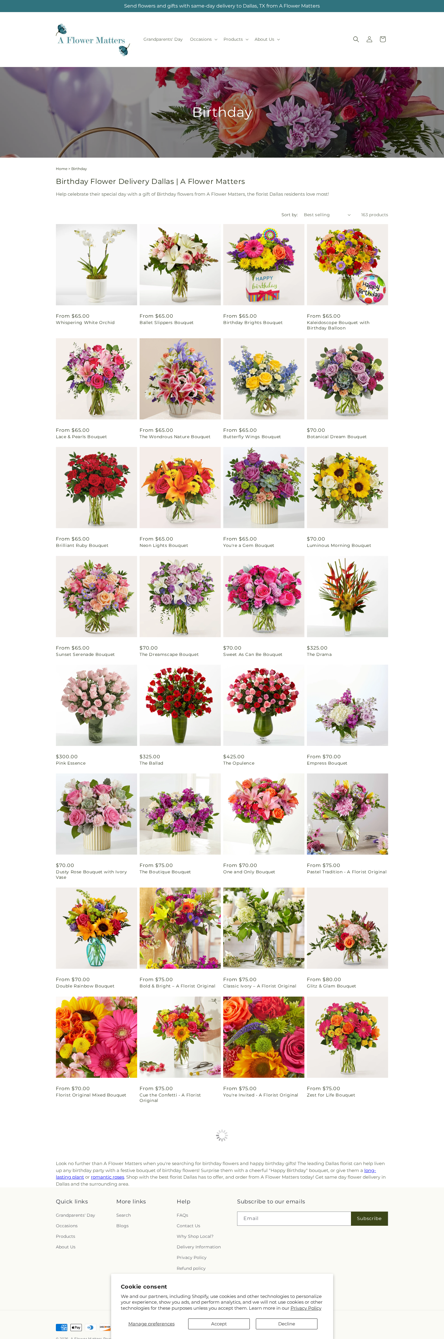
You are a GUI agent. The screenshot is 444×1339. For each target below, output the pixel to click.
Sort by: (290, 214)
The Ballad (151, 763)
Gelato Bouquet (325, 1318)
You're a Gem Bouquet (249, 545)
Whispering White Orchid (85, 322)
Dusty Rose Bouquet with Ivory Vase (91, 874)
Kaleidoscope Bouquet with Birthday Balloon (338, 325)
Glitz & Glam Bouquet (331, 986)
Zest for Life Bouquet (331, 1095)
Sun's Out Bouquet (244, 1209)
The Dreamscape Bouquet (169, 654)
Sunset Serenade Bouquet (85, 654)
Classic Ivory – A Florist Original (259, 986)
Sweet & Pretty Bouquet (167, 1209)
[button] (203, 39)
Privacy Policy (306, 1308)
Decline (286, 1324)
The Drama (319, 654)
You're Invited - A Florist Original (260, 1095)
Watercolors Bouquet (331, 1209)
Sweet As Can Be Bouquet (253, 654)
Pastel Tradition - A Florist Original (347, 872)
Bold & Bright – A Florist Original (177, 986)
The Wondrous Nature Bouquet (175, 436)
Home (61, 168)
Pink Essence (70, 763)
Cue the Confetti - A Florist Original (170, 1097)
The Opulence (238, 763)
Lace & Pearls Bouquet (81, 436)
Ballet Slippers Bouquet (167, 322)
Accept (219, 1324)
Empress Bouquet (327, 763)
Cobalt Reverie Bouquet (83, 1318)
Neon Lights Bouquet (164, 545)
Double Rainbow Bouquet (85, 986)
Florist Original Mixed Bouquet (91, 1095)
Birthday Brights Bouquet (253, 322)
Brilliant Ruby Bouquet (82, 545)
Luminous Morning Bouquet (339, 545)
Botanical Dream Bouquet (337, 436)
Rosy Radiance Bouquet (83, 1209)
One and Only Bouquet (249, 872)
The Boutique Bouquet (165, 872)
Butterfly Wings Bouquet (252, 436)
